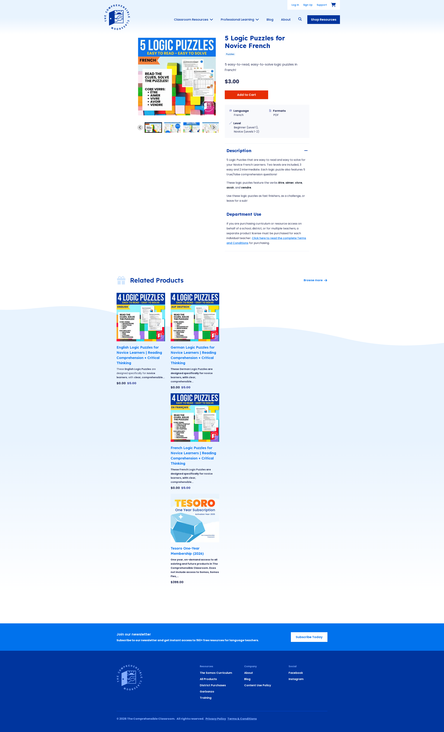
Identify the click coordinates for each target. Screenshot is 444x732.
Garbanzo (207, 692)
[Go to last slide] (140, 127)
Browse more (313, 280)
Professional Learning (237, 19)
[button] (153, 127)
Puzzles (230, 54)
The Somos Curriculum (216, 673)
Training (205, 698)
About (286, 19)
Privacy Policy (216, 719)
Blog (270, 19)
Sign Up (308, 5)
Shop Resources (323, 19)
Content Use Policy (257, 685)
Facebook (296, 673)
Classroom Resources (191, 19)
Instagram (296, 679)
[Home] (117, 17)
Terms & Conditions (242, 719)
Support (322, 5)
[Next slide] (213, 127)
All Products (208, 679)
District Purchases (213, 685)
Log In (295, 5)
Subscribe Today (309, 637)
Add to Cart (246, 95)
